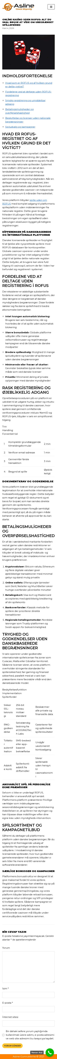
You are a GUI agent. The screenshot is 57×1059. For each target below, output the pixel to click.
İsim (5, 988)
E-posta (7, 1002)
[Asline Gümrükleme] (18, 7)
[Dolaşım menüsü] (51, 6)
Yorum (6, 947)
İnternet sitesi (10, 1017)
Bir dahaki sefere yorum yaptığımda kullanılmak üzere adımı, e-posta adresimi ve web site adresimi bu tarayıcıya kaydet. (30, 1035)
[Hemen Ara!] (50, 1052)
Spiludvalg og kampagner (20, 126)
